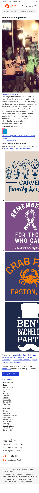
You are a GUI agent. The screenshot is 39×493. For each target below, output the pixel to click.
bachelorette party (22, 355)
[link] (10, 6)
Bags (5, 385)
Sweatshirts (7, 402)
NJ (11, 362)
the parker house (20, 362)
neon (9, 357)
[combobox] (19, 11)
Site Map (32, 469)
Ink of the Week (7, 379)
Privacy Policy (11, 474)
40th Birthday (8, 428)
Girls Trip (6, 424)
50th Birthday (8, 422)
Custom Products (10, 469)
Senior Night (7, 430)
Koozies (5, 398)
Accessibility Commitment (11, 477)
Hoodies (6, 393)
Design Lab (6, 369)
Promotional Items (22, 469)
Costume (6, 413)
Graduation (7, 417)
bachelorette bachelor (22, 360)
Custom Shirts (8, 387)
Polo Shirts (7, 400)
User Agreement (26, 477)
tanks (34, 360)
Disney (5, 411)
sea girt (5, 362)
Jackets (6, 396)
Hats (4, 391)
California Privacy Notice (24, 474)
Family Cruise (7, 419)
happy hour (17, 357)
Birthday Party (8, 426)
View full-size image (10, 94)
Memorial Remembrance (12, 415)
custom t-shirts (29, 472)
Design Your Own (10, 374)
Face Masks (7, 389)
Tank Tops (6, 404)
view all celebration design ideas (17, 149)
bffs (24, 357)
